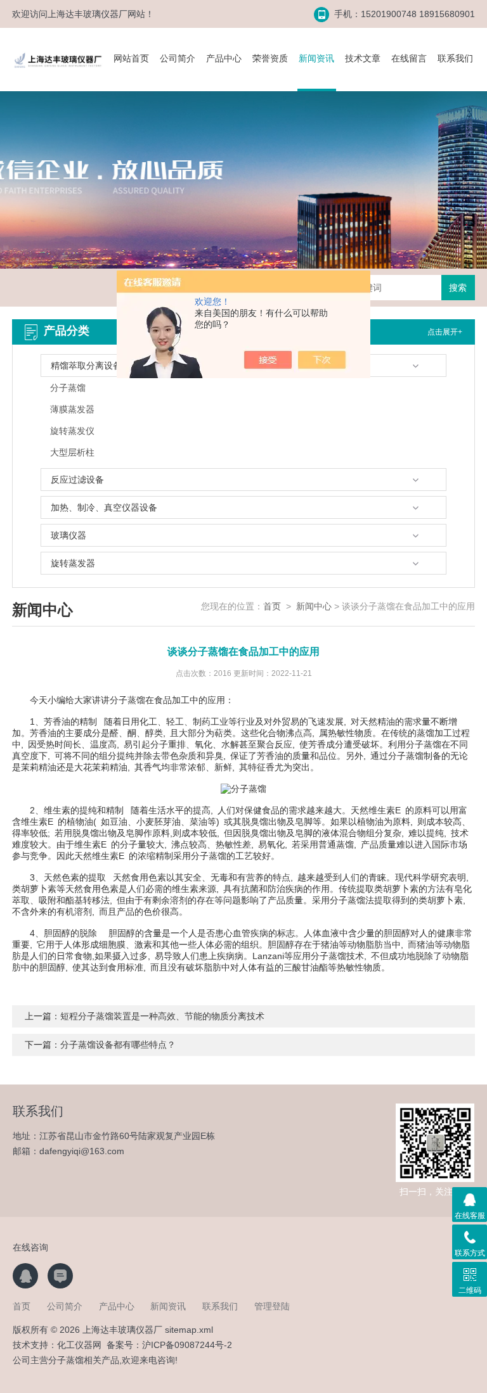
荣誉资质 (270, 58)
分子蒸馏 (68, 388)
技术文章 (362, 58)
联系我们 (455, 58)
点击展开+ (444, 332)
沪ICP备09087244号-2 (187, 1345)
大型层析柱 (72, 452)
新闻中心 (314, 606)
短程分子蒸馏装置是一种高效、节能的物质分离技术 (162, 1016)
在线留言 (409, 58)
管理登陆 (272, 1306)
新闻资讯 (316, 58)
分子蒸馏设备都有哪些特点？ (118, 1045)
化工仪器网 (79, 1345)
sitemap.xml (189, 1330)
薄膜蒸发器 (72, 409)
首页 (272, 606)
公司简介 (177, 58)
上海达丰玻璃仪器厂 (87, 14)
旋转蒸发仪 (72, 431)
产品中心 (224, 58)
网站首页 (131, 58)
